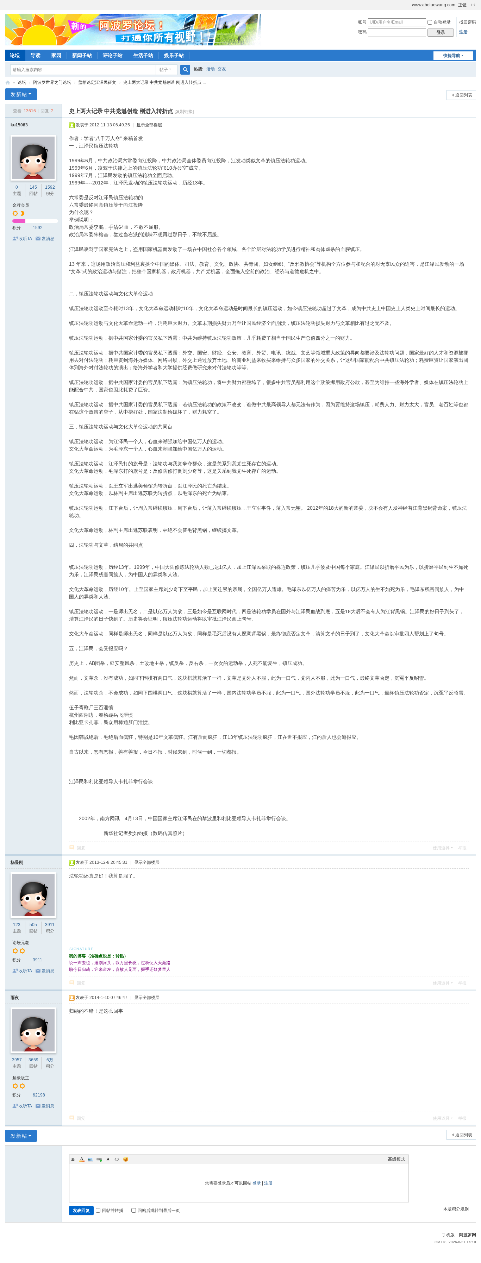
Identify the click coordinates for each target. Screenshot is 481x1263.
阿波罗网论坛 (8, 82)
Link (99, 1159)
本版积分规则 (456, 1209)
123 (16, 924)
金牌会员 (20, 205)
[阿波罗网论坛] (133, 29)
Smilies (125, 1159)
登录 (256, 1183)
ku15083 (19, 124)
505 (33, 924)
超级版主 (20, 1077)
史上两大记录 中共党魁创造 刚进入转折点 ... (164, 82)
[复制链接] (184, 111)
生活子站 (143, 55)
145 (33, 187)
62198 (39, 1095)
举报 (462, 848)
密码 (362, 32)
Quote (108, 1159)
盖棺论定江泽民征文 (97, 82)
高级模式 (396, 1159)
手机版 (448, 1234)
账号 (362, 22)
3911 (50, 924)
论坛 (15, 55)
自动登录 (442, 22)
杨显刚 (17, 862)
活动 (210, 69)
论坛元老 (20, 942)
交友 (222, 69)
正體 (462, 4)
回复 (81, 848)
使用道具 (441, 848)
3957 (17, 1059)
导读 (35, 55)
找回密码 (467, 22)
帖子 (164, 69)
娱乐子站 (174, 55)
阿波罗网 (467, 1234)
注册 (463, 32)
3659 (33, 1059)
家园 (56, 55)
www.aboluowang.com (433, 4)
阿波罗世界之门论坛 (52, 82)
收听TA (25, 238)
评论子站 (113, 55)
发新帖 (19, 94)
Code (116, 1159)
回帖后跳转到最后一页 (159, 1210)
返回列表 (463, 95)
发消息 (48, 238)
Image (90, 1159)
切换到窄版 (473, 5)
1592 (50, 187)
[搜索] (185, 70)
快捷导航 (451, 55)
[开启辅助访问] (409, 5)
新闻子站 (82, 55)
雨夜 (15, 997)
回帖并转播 (112, 1210)
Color (81, 1159)
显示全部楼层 (149, 124)
